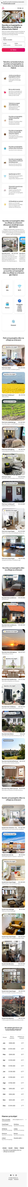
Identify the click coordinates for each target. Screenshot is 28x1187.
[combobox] (13, 40)
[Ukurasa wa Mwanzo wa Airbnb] (3, 8)
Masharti (16, 1179)
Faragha (10, 1179)
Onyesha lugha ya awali (9, 3)
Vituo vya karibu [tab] (6, 1119)
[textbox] (7, 45)
